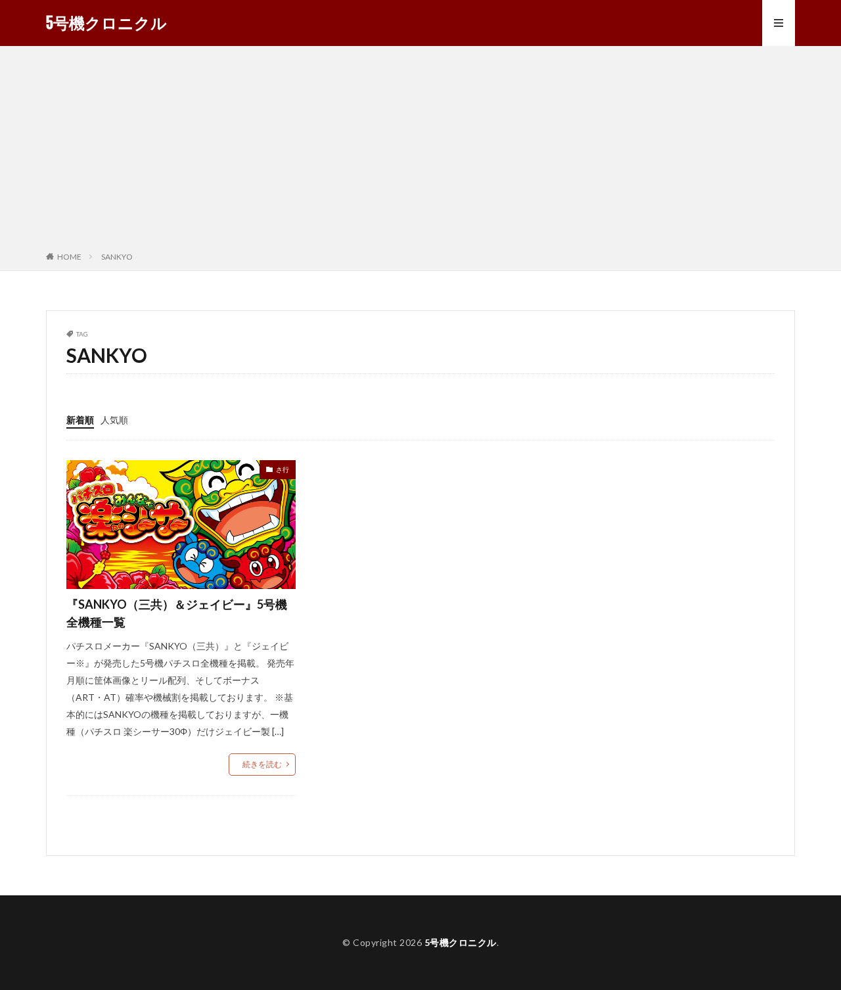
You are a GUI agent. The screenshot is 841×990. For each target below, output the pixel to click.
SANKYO (117, 257)
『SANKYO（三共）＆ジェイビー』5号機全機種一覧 (176, 613)
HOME (69, 257)
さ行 (282, 469)
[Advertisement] (420, 151)
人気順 (114, 419)
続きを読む (262, 764)
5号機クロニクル (106, 23)
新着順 (80, 419)
